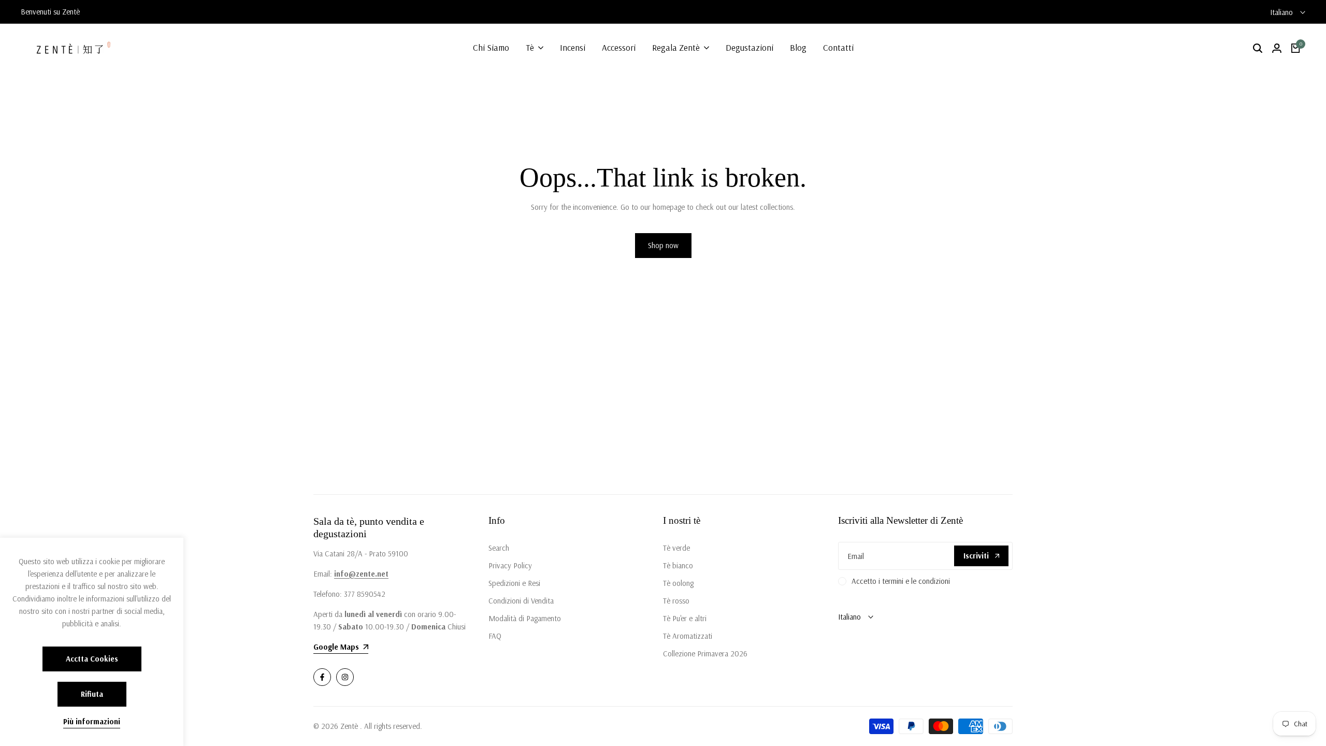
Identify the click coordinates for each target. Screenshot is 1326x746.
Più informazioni (91, 721)
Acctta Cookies (92, 659)
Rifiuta (92, 694)
